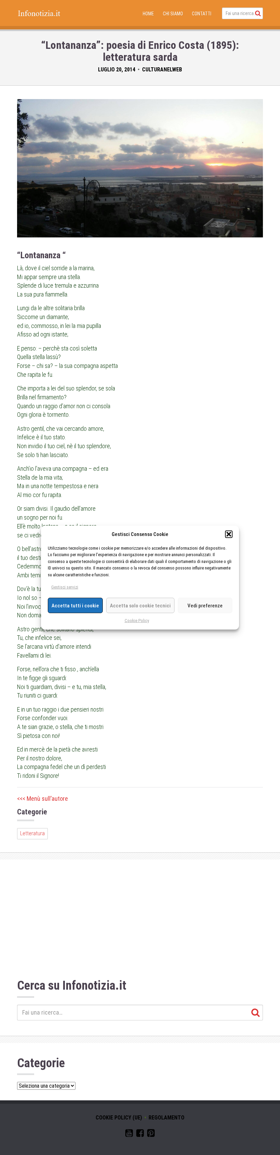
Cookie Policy (137, 620)
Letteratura (32, 833)
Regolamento (166, 1117)
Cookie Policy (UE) (119, 1117)
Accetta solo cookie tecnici (140, 605)
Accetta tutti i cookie (75, 605)
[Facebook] (140, 1134)
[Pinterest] (151, 1134)
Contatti (201, 13)
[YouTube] (129, 1134)
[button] (228, 534)
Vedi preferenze (205, 605)
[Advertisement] (140, 921)
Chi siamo (173, 13)
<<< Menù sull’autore (42, 798)
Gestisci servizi (64, 587)
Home (148, 13)
